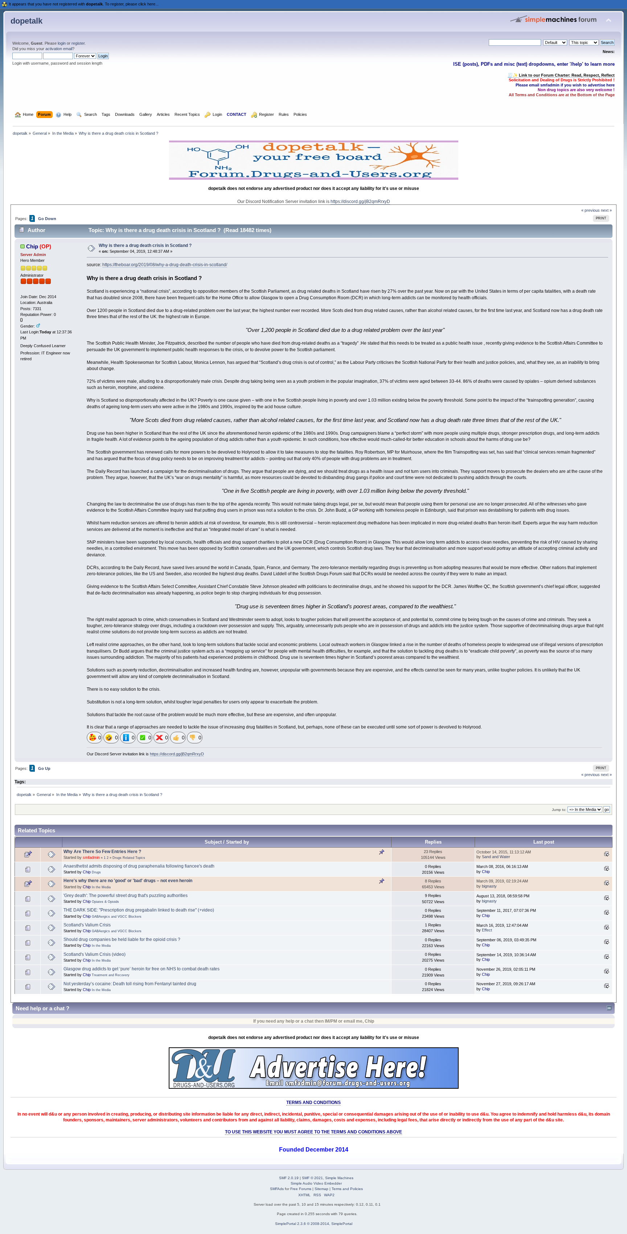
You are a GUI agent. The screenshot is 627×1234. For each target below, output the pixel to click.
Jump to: (559, 810)
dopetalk (26, 20)
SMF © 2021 (312, 1178)
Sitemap (321, 1189)
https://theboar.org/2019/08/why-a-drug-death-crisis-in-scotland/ (164, 264)
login (62, 43)
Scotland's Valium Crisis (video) (94, 954)
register (78, 43)
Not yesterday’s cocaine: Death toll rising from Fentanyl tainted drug (129, 983)
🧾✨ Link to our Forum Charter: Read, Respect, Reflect (561, 75)
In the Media (101, 887)
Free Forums (300, 1189)
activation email (58, 48)
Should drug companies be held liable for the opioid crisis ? (121, 939)
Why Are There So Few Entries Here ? (102, 851)
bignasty (489, 886)
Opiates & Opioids (105, 902)
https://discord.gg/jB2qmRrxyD (360, 201)
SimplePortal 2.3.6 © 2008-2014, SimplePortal (313, 1224)
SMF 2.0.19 (289, 1178)
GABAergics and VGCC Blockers (117, 916)
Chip (32, 246)
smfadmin (91, 857)
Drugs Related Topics (128, 858)
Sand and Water (496, 857)
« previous (590, 210)
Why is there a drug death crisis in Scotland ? (145, 245)
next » (606, 210)
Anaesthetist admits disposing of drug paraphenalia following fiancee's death (138, 866)
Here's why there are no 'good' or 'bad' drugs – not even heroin (127, 880)
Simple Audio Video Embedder (316, 1183)
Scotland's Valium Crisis (87, 924)
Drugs (96, 872)
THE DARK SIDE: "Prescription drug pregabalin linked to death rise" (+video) (138, 910)
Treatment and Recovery (111, 975)
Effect (487, 930)
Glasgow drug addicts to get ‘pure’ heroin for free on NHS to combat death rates (141, 968)
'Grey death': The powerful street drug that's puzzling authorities (125, 895)
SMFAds (277, 1189)
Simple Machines (339, 1178)
